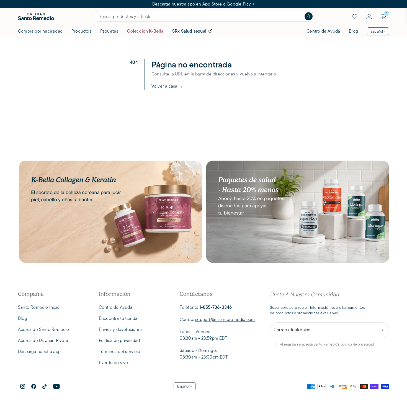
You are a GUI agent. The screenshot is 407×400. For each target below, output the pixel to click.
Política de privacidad (119, 340)
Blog (353, 31)
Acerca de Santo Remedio (43, 329)
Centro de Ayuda (323, 31)
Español (376, 31)
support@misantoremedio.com (225, 319)
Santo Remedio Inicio (39, 307)
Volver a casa (167, 86)
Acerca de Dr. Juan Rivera (43, 340)
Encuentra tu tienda (118, 318)
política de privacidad (357, 344)
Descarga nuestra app (39, 351)
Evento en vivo (113, 362)
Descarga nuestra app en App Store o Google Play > (203, 4)
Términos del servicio (119, 351)
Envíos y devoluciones (121, 329)
